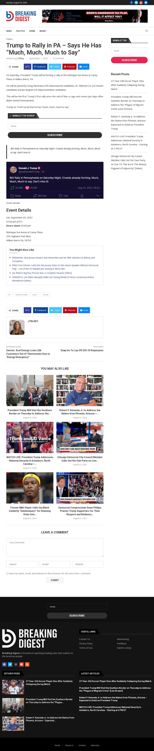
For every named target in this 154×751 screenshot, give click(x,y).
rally (35, 295)
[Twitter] (136, 2)
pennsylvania (21, 295)
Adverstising (123, 639)
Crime (32, 31)
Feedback (121, 643)
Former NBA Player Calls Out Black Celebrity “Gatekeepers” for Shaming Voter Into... (30, 511)
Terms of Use (86, 648)
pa (9, 295)
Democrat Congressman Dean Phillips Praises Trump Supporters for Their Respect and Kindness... (80, 511)
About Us (69, 745)
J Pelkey (20, 58)
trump (46, 295)
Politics (20, 31)
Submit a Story (124, 648)
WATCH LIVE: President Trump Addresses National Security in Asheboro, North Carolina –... (29, 460)
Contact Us (84, 639)
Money (43, 31)
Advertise (95, 745)
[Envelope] (21, 664)
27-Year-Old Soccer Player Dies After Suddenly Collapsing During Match (128, 84)
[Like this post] (28, 67)
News (9, 31)
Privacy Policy (85, 643)
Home (57, 745)
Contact (82, 745)
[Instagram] (141, 2)
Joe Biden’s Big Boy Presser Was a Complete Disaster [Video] (42, 272)
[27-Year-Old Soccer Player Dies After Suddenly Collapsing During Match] (13, 687)
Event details (13, 202)
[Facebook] (131, 2)
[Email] (146, 2)
